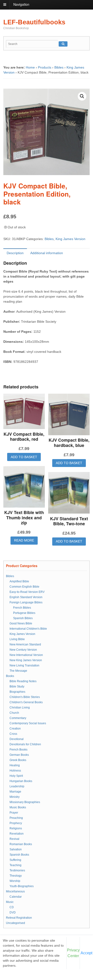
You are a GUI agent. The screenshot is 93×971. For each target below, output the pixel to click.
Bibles (58, 67)
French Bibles (22, 607)
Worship (15, 881)
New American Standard (25, 644)
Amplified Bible (19, 581)
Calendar (16, 896)
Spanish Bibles (23, 618)
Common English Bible (24, 586)
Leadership (17, 786)
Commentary (18, 718)
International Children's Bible (28, 628)
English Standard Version (26, 597)
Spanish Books (19, 854)
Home (30, 67)
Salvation (16, 849)
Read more (24, 540)
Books (10, 676)
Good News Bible (21, 623)
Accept (86, 953)
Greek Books (18, 760)
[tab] (15, 252)
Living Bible (17, 639)
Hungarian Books (21, 781)
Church (14, 712)
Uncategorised (15, 923)
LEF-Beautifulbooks (34, 22)
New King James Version (26, 660)
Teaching (15, 865)
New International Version (26, 655)
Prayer (14, 812)
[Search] (63, 44)
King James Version (70, 239)
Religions (16, 828)
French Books (18, 749)
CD (12, 907)
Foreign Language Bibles (26, 602)
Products (44, 67)
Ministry (15, 797)
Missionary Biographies (25, 802)
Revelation (17, 833)
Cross (13, 733)
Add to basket (24, 457)
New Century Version (23, 649)
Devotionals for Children (25, 744)
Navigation (21, 4)
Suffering (15, 860)
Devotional (17, 739)
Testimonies (17, 870)
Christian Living (20, 707)
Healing (15, 765)
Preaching (16, 818)
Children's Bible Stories (25, 697)
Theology (16, 875)
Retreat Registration (19, 917)
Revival (14, 839)
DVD (13, 912)
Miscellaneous (15, 891)
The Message (18, 670)
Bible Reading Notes (23, 681)
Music (10, 902)
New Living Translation (24, 665)
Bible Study (17, 686)
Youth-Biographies (22, 886)
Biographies (17, 691)
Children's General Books (26, 702)
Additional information (46, 253)
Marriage (15, 791)
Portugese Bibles (24, 613)
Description (15, 253)
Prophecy (16, 823)
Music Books (18, 807)
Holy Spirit (16, 776)
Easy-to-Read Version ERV (27, 592)
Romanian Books (21, 844)
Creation (15, 728)
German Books (19, 754)
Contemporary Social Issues (28, 723)
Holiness (15, 770)
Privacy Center (73, 953)
